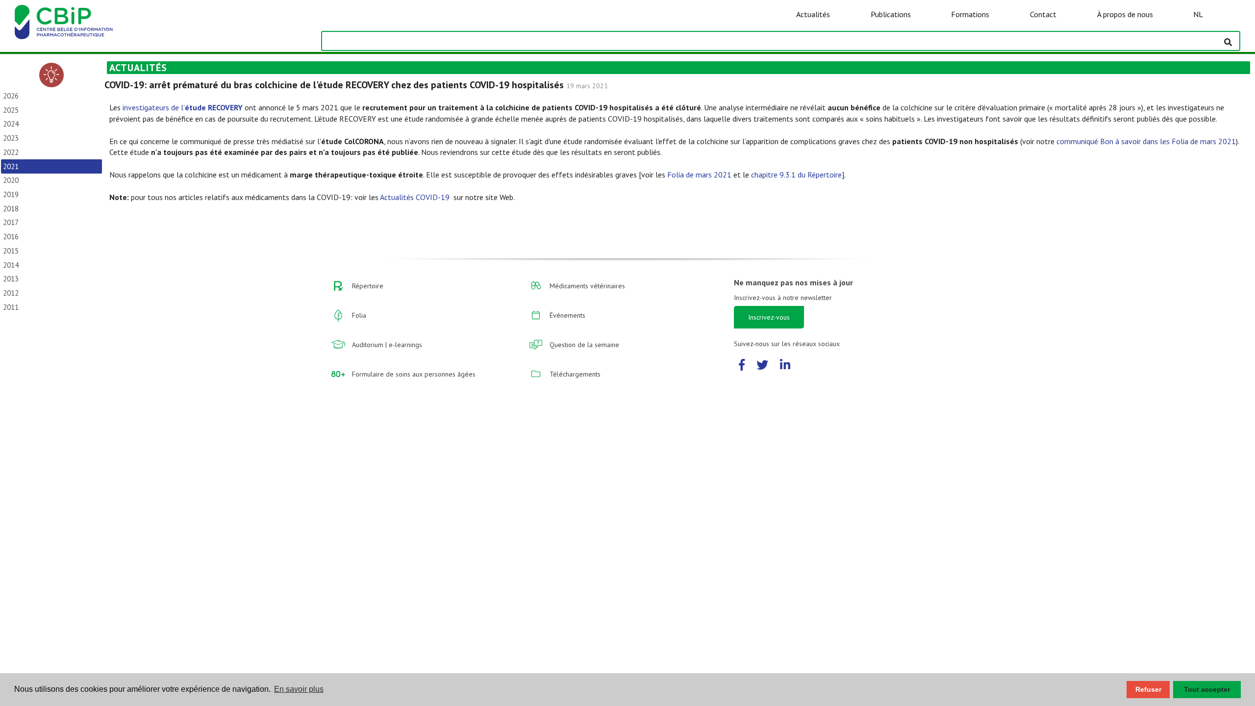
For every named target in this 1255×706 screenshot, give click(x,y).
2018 (11, 208)
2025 (11, 110)
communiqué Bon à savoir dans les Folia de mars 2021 (1146, 141)
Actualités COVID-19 (416, 197)
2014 (11, 265)
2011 (11, 307)
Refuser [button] (1148, 689)
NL (1198, 14)
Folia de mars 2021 (699, 174)
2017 (11, 222)
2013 (11, 278)
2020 (11, 180)
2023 (11, 138)
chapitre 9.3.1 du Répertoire (796, 174)
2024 (11, 123)
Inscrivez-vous (769, 317)
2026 (11, 96)
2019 (11, 194)
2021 (11, 166)
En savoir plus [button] (299, 689)
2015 (11, 250)
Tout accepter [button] (1207, 689)
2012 (11, 293)
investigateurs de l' (183, 107)
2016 (11, 236)
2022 (11, 152)
